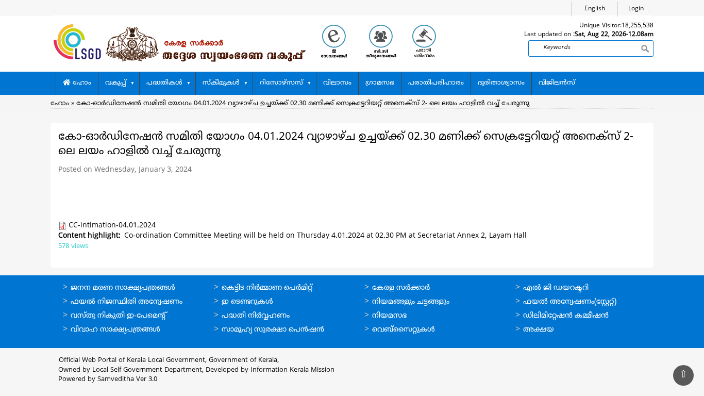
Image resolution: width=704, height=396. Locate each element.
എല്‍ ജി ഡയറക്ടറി (556, 288)
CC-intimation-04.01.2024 (112, 225)
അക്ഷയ (538, 329)
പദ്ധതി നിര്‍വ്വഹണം (256, 315)
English (594, 9)
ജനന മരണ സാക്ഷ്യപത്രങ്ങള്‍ (123, 288)
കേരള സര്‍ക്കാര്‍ (401, 288)
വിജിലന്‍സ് (557, 83)
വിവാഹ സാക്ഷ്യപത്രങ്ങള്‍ (115, 329)
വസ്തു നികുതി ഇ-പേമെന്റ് (119, 315)
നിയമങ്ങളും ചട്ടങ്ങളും (410, 302)
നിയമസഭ (389, 315)
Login (636, 9)
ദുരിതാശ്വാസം (501, 83)
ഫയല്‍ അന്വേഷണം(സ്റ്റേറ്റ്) (569, 302)
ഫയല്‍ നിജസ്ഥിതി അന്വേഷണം (126, 302)
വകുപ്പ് (115, 83)
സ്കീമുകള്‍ (221, 83)
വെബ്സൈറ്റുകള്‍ (403, 329)
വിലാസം (337, 83)
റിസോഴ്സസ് (281, 83)
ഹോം (81, 83)
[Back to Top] (683, 375)
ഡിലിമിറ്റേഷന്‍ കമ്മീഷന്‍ (566, 315)
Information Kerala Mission (292, 370)
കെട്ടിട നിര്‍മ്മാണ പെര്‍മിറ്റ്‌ (267, 288)
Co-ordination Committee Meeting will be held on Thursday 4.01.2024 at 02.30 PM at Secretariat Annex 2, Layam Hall (325, 236)
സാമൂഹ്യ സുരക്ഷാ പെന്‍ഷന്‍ (273, 329)
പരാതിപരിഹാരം (436, 83)
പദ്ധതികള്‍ (164, 83)
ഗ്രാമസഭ (379, 83)
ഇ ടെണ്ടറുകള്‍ (247, 302)
